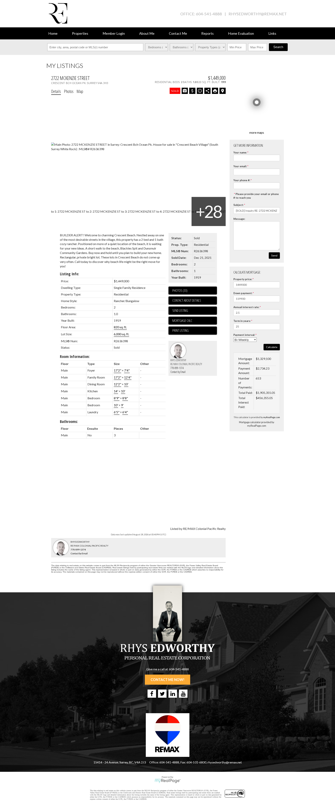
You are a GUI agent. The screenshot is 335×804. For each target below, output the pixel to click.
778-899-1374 (177, 368)
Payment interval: (244, 334)
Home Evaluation (241, 33)
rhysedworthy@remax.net (258, 13)
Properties (80, 33)
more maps (256, 132)
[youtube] (183, 694)
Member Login (114, 33)
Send (274, 255)
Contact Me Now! (167, 680)
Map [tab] (80, 91)
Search (278, 47)
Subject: (238, 204)
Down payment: (242, 293)
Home (53, 33)
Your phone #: (241, 180)
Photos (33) (179, 290)
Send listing (180, 310)
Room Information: (75, 356)
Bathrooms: (69, 421)
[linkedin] (172, 694)
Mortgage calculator (194, 320)
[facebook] (152, 694)
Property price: (242, 279)
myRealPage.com (271, 417)
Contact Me (178, 33)
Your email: (240, 166)
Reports (207, 33)
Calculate (271, 347)
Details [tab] (56, 91)
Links (272, 33)
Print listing (180, 330)
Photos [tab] (68, 91)
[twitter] (162, 694)
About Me (147, 33)
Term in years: (242, 320)
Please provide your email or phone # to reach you (256, 195)
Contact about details (186, 300)
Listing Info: (69, 273)
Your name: (240, 152)
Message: (239, 218)
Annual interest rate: (246, 307)
